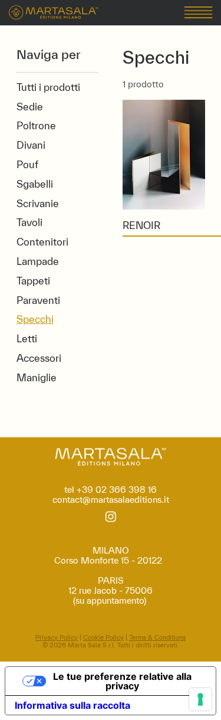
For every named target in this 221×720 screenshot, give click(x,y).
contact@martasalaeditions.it (110, 500)
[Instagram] (111, 516)
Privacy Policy (56, 637)
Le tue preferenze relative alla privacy (122, 681)
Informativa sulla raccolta (72, 705)
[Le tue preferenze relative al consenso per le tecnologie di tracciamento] (200, 699)
